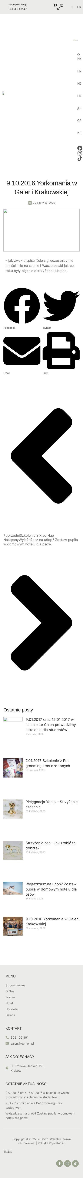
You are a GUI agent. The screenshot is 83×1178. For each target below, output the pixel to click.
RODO (8, 1151)
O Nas (79, 56)
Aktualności (79, 108)
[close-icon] (67, 25)
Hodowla (79, 95)
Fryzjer (79, 71)
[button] (21, 308)
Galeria (79, 120)
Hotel (79, 83)
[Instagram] (61, 5)
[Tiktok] (58, 8)
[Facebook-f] (59, 1163)
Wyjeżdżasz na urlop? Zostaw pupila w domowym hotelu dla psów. (51, 889)
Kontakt (79, 133)
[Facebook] (55, 5)
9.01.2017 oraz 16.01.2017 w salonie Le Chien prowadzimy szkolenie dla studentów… (51, 724)
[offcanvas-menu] (79, 20)
